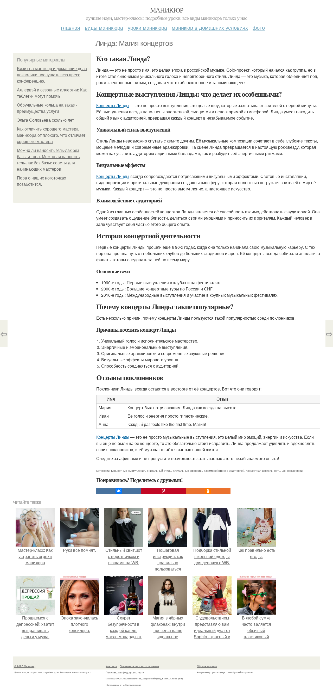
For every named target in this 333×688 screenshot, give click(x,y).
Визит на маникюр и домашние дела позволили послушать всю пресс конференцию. (52, 74)
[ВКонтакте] (118, 491)
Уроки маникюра (147, 27)
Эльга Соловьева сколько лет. (45, 120)
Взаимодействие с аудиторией (224, 470)
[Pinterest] (163, 491)
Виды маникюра (104, 27)
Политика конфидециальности (125, 672)
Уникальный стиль (159, 470)
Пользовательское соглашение (139, 666)
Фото (259, 27)
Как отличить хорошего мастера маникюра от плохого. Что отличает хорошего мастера (51, 135)
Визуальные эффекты (187, 470)
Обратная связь (207, 666)
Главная (70, 27)
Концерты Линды (112, 105)
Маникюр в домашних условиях (210, 27)
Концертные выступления (128, 470)
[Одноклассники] (208, 491)
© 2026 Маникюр (24, 666)
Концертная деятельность (263, 470)
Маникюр (166, 9)
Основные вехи (292, 470)
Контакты (111, 666)
